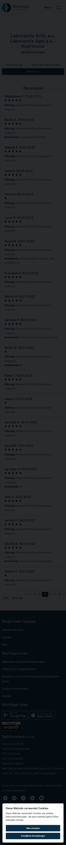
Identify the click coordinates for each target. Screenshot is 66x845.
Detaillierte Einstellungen (33, 836)
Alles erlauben (33, 828)
